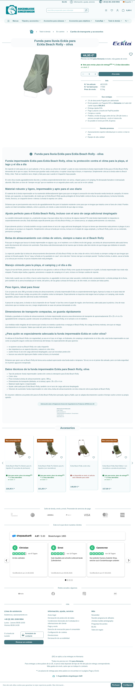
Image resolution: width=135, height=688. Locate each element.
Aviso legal (52, 615)
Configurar (127, 685)
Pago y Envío (94, 671)
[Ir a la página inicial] (20, 10)
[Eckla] (122, 43)
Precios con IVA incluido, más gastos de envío (104, 59)
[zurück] (2, 462)
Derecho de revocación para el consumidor (64, 629)
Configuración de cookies (57, 632)
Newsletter (95, 615)
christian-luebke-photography (102, 621)
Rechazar (116, 685)
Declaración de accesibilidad (59, 638)
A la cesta (115, 74)
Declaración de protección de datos (61, 618)
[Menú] (106, 10)
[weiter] (132, 462)
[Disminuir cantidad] (83, 74)
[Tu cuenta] (117, 10)
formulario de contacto (30, 635)
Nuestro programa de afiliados (102, 618)
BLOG (64, 2)
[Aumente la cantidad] (95, 74)
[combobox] (65, 10)
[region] (67, 462)
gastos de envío (56, 666)
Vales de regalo (97, 630)
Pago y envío (53, 626)
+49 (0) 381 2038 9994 (111, 2)
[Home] (33, 32)
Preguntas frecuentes (99, 624)
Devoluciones (53, 635)
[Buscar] (86, 10)
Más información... (58, 685)
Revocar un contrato (24, 642)
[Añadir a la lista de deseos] (131, 54)
